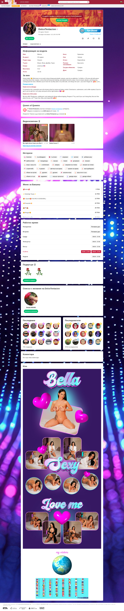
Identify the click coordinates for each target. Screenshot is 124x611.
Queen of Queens (57, 109)
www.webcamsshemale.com (24, 604)
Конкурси (44, 5)
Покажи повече (28, 84)
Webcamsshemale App (57, 5)
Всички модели (6, 5)
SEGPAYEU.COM (44, 604)
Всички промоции (34, 5)
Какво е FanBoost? (95, 34)
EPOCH (38, 604)
